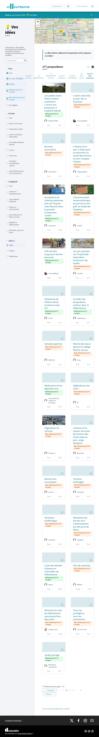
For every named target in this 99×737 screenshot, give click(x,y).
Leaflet (69, 43)
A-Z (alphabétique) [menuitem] (38, 77)
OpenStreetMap (80, 43)
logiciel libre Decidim (25, 734)
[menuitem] (16, 60)
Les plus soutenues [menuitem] (62, 77)
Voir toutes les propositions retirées (56, 709)
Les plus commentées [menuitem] (72, 77)
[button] (9, 69)
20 (63, 686)
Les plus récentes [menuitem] (28, 77)
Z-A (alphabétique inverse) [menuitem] (51, 75)
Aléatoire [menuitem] (19, 78)
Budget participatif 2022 (15, 15)
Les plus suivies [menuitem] (81, 75)
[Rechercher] (68, 6)
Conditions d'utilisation (13, 720)
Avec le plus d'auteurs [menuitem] (90, 75)
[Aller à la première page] (21, 6)
